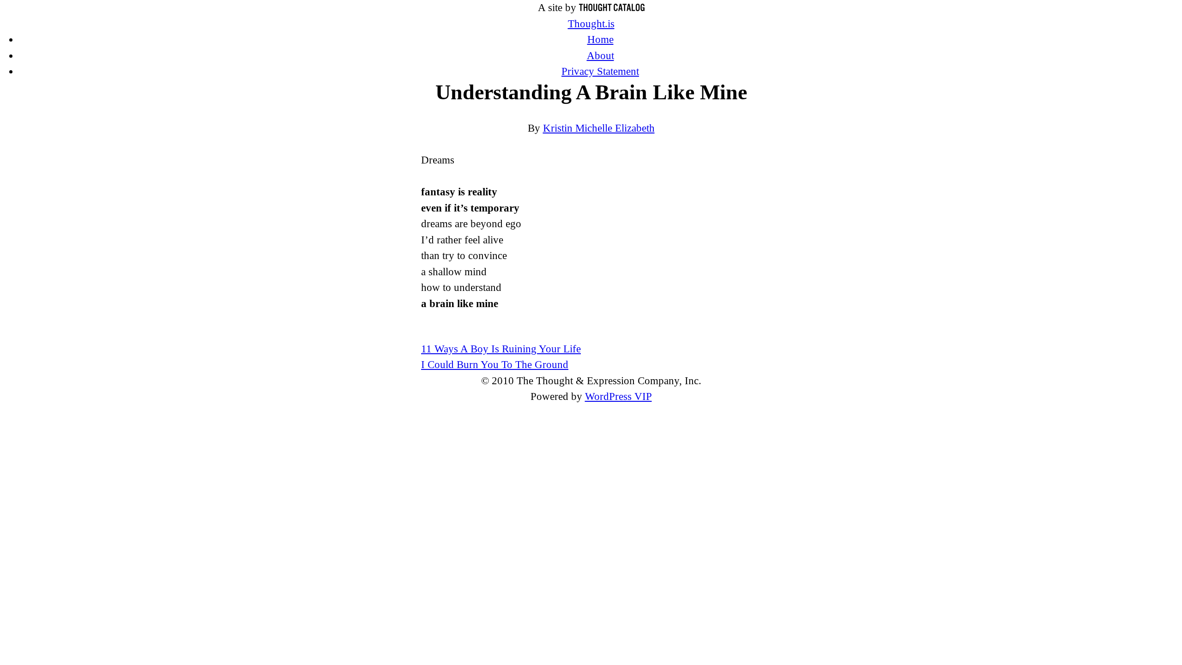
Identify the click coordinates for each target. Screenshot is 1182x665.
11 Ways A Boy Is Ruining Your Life (501, 349)
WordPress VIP (618, 396)
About (600, 55)
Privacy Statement (600, 71)
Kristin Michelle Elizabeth (599, 128)
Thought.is (591, 24)
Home (600, 39)
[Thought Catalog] (612, 7)
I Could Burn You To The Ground (494, 364)
